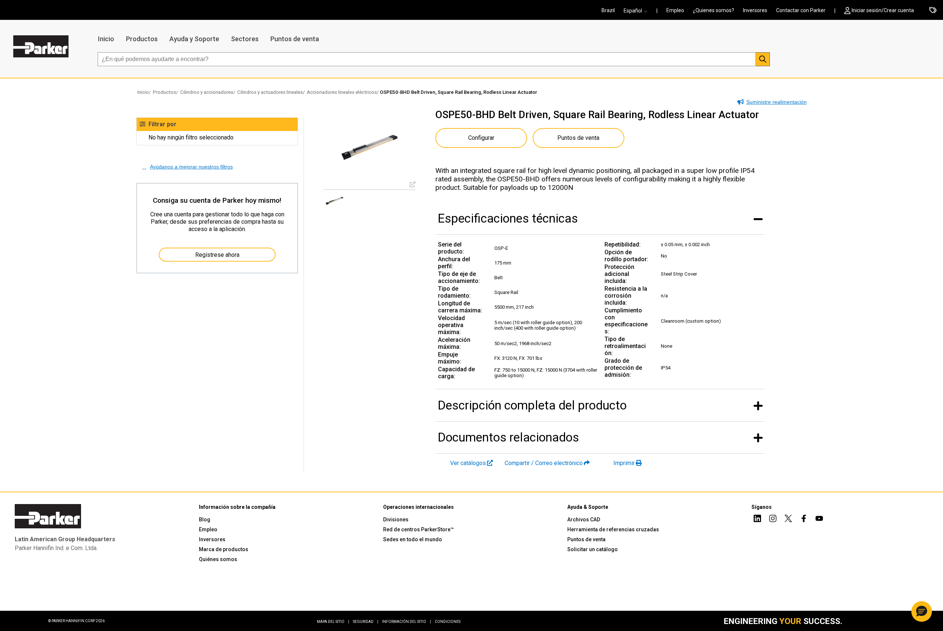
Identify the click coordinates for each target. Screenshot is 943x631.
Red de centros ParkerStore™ (418, 529)
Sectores (245, 39)
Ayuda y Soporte (194, 39)
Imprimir (624, 463)
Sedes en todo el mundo (412, 539)
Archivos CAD (583, 519)
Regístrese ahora (217, 254)
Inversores (755, 10)
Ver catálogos (468, 463)
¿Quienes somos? (713, 10)
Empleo (675, 10)
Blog (204, 519)
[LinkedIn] (757, 519)
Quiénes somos (218, 559)
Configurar (481, 137)
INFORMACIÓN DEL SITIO (406, 622)
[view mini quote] (933, 10)
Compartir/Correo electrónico (544, 463)
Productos (142, 39)
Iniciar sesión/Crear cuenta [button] (883, 10)
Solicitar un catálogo (592, 549)
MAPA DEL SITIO (333, 622)
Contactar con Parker (800, 10)
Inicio (106, 39)
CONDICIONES (447, 622)
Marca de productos (223, 549)
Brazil (608, 10)
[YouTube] (819, 519)
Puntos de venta (294, 39)
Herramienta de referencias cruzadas (613, 529)
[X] (788, 519)
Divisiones (396, 519)
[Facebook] (804, 519)
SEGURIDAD (365, 622)
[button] (638, 11)
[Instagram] (773, 519)
